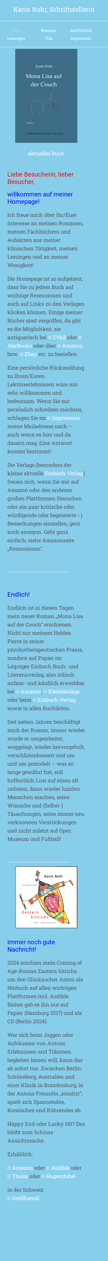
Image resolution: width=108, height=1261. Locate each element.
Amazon (72, 345)
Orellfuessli (25, 1198)
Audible (60, 1167)
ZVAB (59, 337)
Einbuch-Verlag (64, 473)
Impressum (81, 38)
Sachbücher (81, 30)
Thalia (20, 1176)
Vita (48, 38)
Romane (48, 30)
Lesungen (16, 38)
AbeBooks (19, 345)
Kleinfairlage (64, 691)
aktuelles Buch (46, 153)
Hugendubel (60, 1176)
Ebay (31, 353)
